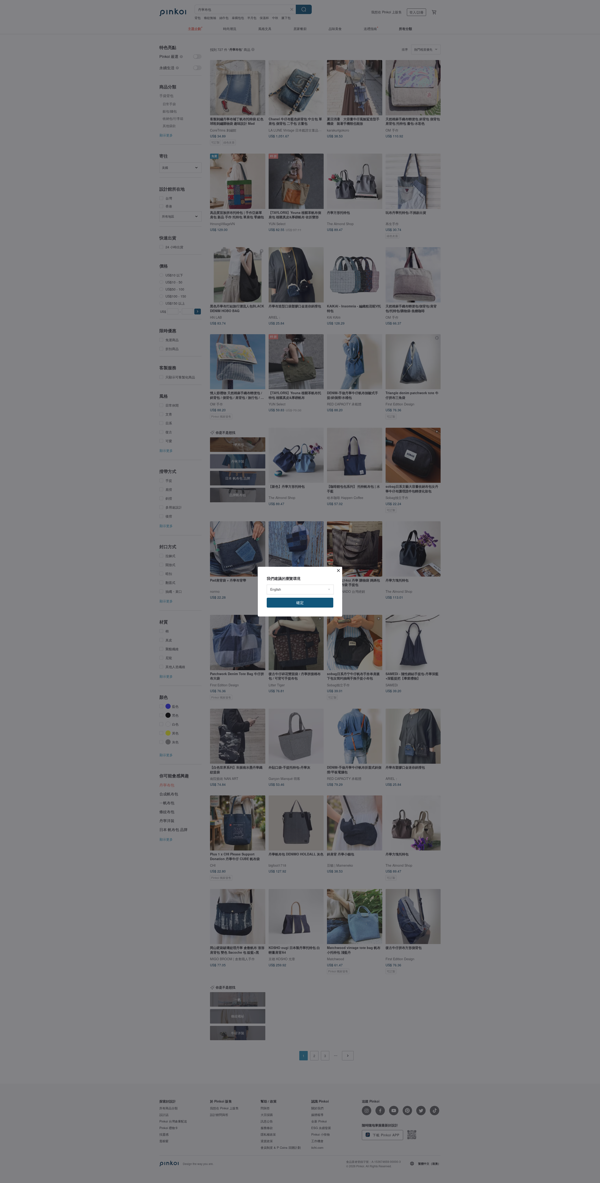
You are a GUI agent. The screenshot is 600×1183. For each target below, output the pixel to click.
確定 (300, 602)
